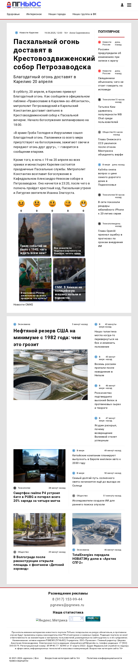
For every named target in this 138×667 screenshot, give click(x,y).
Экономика (24, 324)
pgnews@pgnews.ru (67, 605)
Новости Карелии (29, 32)
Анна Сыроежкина (80, 33)
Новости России (107, 43)
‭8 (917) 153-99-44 (67, 599)
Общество (107, 132)
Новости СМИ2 (23, 304)
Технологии (108, 99)
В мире (106, 164)
